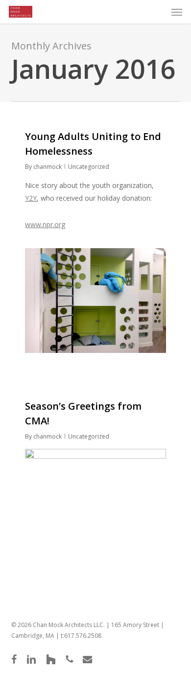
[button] (176, 12)
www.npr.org (45, 224)
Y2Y (31, 198)
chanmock (47, 167)
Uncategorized (88, 167)
